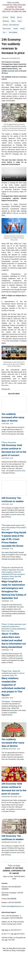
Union (20, 21)
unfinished (13, 713)
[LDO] (14, 404)
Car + (4, 32)
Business (6, 21)
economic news (12, 71)
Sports (19, 17)
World (22, 29)
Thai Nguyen (6, 701)
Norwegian (5, 552)
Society (5, 17)
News (13, 21)
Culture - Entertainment (11, 25)
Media (12, 17)
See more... (22, 292)
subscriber (19, 656)
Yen (6, 427)
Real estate (7, 29)
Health (15, 29)
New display (13, 32)
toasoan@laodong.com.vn (15, 906)
